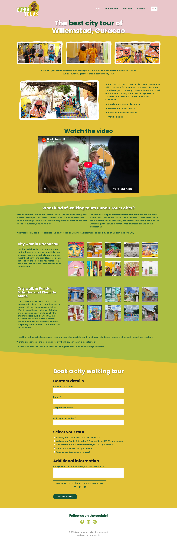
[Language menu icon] (154, 9)
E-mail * (57, 397)
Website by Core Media (88, 535)
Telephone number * (63, 407)
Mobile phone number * (64, 418)
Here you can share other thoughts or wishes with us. (79, 466)
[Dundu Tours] (27, 8)
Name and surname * (63, 386)
